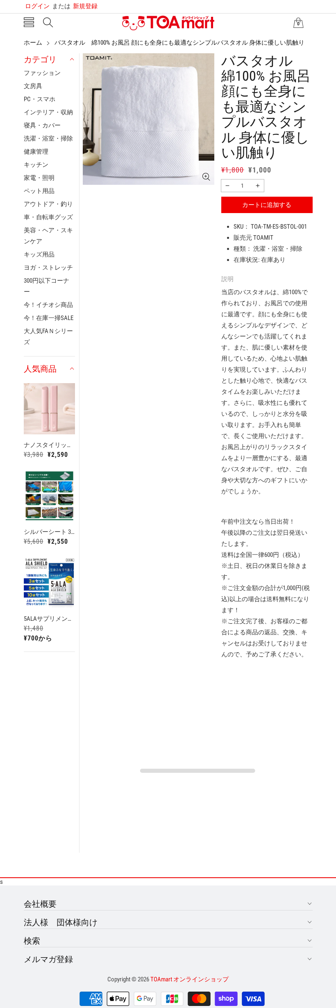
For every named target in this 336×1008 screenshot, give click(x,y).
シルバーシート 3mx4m (49, 532)
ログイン (37, 6)
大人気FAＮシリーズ (48, 336)
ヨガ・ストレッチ (48, 267)
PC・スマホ (39, 99)
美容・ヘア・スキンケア (48, 236)
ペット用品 (39, 191)
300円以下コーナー (46, 286)
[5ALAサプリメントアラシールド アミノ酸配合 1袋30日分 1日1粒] (49, 583)
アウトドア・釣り (48, 204)
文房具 (33, 86)
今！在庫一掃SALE (48, 318)
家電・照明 (39, 178)
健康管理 (36, 151)
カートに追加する (266, 205)
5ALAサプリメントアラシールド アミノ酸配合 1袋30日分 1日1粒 (49, 618)
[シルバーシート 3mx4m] (49, 496)
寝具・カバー (42, 125)
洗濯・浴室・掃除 (48, 138)
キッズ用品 (39, 254)
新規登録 (75, 6)
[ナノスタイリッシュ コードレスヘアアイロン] (49, 409)
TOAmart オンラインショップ (189, 979)
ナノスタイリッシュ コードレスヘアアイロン (49, 445)
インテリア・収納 (48, 112)
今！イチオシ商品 (48, 305)
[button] (29, 23)
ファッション (42, 73)
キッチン (36, 164)
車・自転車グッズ (48, 217)
